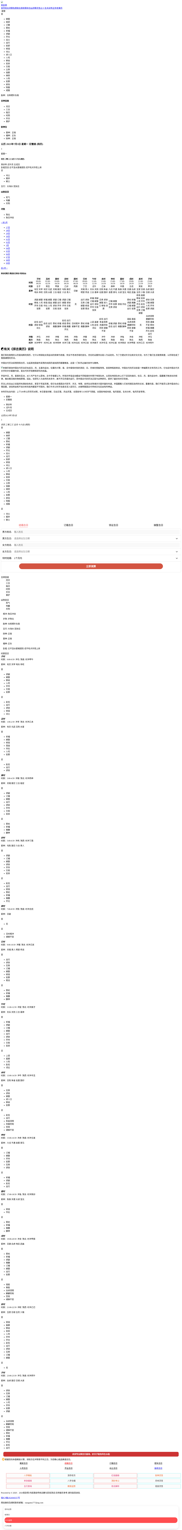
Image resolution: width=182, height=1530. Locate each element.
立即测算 (91, 566)
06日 (8, 254)
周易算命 (25, 8)
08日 (8, 260)
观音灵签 (159, 1486)
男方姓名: (7, 532)
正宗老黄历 (57, 8)
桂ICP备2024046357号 (10, 1498)
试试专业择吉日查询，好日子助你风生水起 (91, 1454)
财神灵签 (159, 1475)
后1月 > (4, 268)
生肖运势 (48, 8)
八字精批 (28, 1475)
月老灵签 (159, 1481)
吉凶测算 (33, 8)
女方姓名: (7, 545)
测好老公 (115, 1481)
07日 (8, 257)
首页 (3, 8)
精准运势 (72, 1486)
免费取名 (17, 8)
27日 (8, 227)
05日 (8, 251)
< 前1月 (4, 223)
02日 (8, 242)
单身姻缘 (28, 1481)
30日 (8, 236)
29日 (8, 233)
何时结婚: (7, 558)
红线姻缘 (115, 1475)
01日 (8, 239)
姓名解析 (115, 1486)
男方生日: (7, 538)
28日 (8, 230)
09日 (8, 263)
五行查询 (28, 1486)
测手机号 (72, 1475)
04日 (8, 248)
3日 (7, 245)
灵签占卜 (41, 8)
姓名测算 (9, 8)
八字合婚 (72, 1481)
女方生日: (7, 551)
